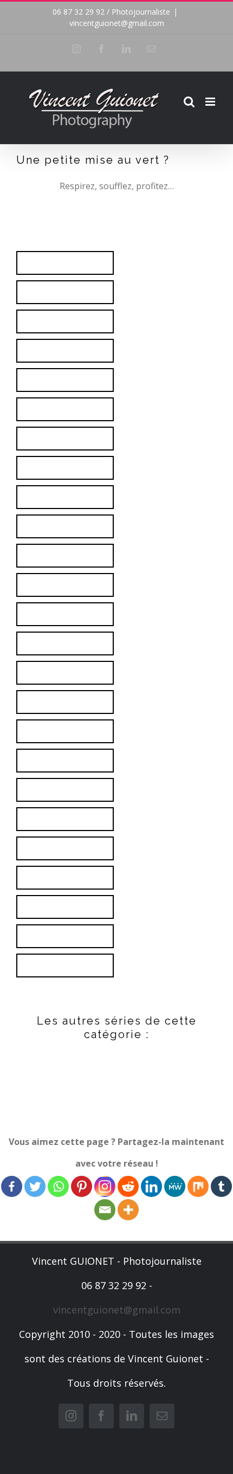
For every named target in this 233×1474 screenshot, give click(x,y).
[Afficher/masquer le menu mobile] (211, 101)
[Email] (104, 1209)
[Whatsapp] (58, 1186)
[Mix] (198, 1186)
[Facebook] (11, 1186)
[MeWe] (174, 1186)
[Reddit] (128, 1186)
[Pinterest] (81, 1186)
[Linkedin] (151, 1186)
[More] (128, 1209)
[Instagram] (104, 1186)
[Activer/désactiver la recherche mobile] (189, 101)
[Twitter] (35, 1186)
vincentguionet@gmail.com (116, 23)
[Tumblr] (221, 1186)
